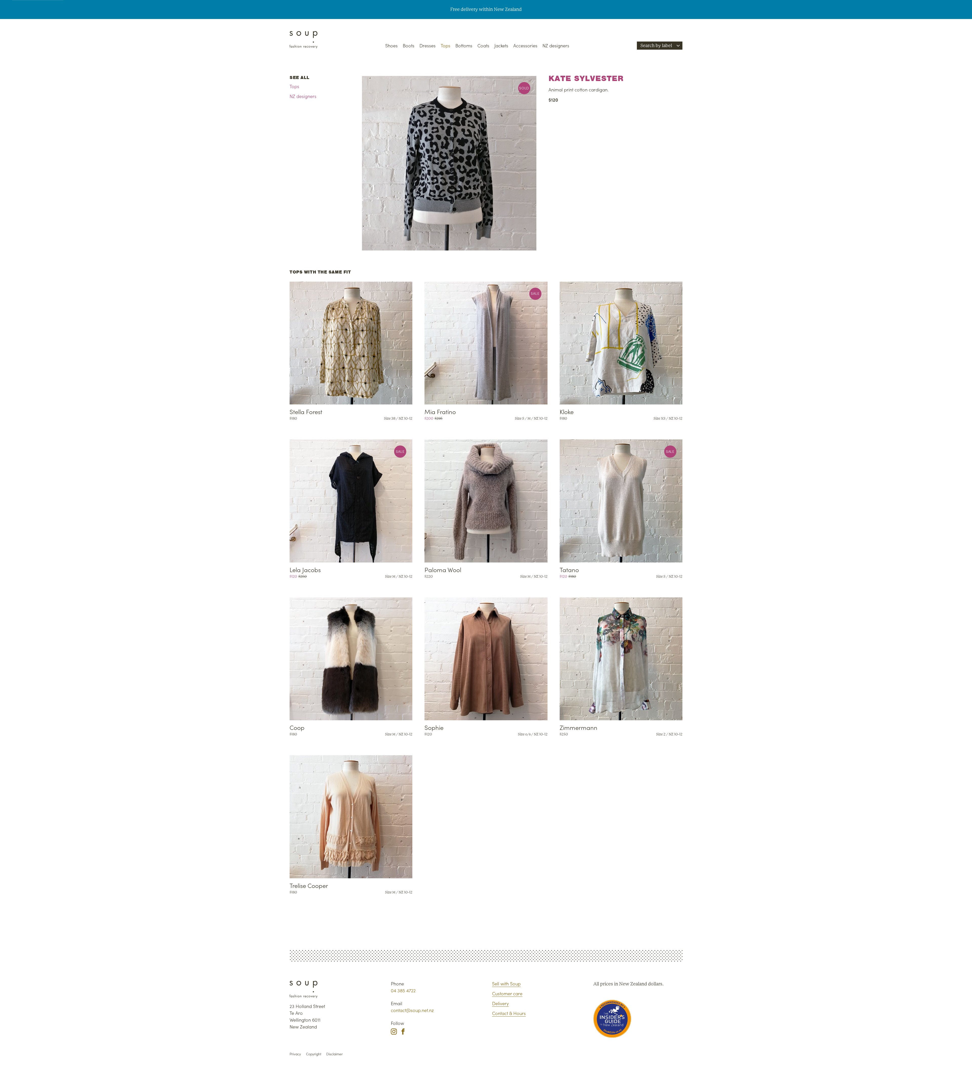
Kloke (567, 411)
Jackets (501, 45)
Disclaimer (334, 1054)
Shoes (391, 45)
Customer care (507, 993)
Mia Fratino (440, 411)
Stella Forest (306, 411)
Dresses (427, 45)
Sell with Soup (506, 983)
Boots (408, 45)
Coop (297, 727)
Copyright (313, 1054)
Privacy (295, 1054)
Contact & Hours (509, 1013)
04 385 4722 (403, 990)
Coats (483, 45)
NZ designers (555, 45)
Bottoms (463, 45)
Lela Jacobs (305, 569)
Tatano (569, 569)
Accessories (525, 45)
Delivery (500, 1003)
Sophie (433, 727)
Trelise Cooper (309, 885)
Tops (445, 45)
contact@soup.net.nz (412, 1010)
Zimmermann (578, 727)
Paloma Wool (442, 569)
